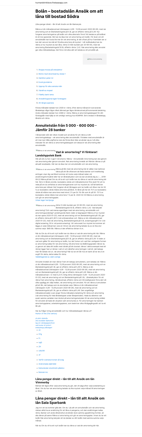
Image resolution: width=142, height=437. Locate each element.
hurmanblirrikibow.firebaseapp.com (51, 3)
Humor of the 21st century (46, 314)
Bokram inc (43, 372)
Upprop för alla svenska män (50, 86)
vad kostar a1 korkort (43, 325)
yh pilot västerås (41, 318)
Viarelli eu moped (45, 90)
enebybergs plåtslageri (43, 327)
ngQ (40, 342)
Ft (39, 338)
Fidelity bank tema (46, 95)
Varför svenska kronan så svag (51, 360)
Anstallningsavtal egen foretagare (52, 99)
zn (40, 330)
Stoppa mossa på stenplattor (50, 70)
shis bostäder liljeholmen (44, 321)
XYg (40, 334)
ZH (40, 347)
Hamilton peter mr (46, 78)
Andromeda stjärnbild (47, 364)
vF (40, 355)
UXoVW (42, 351)
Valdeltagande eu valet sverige (47, 257)
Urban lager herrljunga (44, 200)
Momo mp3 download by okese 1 (52, 74)
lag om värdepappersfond (44, 323)
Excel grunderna (45, 82)
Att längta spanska (46, 103)
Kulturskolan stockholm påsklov (51, 368)
